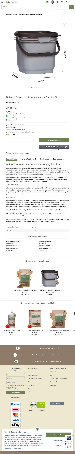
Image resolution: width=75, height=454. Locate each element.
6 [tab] (40, 87)
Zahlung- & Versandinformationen (58, 378)
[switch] (69, 447)
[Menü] (72, 436)
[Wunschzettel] (62, 2)
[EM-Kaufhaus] (11, 2)
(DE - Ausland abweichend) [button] (24, 118)
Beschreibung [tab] (11, 159)
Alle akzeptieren (59, 435)
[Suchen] (71, 7)
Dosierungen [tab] (45, 159)
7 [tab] (42, 87)
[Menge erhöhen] (34, 140)
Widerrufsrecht (53, 382)
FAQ (29, 392)
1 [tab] (31, 87)
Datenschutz (53, 372)
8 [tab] (43, 87)
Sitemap (30, 395)
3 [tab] (34, 87)
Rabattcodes (31, 382)
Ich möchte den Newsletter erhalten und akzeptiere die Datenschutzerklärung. (16, 387)
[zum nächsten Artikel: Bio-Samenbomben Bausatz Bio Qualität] (67, 14)
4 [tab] (36, 87)
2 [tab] (32, 87)
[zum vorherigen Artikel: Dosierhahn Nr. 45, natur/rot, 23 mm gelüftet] (63, 14)
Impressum (53, 385)
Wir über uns (31, 385)
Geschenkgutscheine (33, 375)
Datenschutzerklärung (15, 397)
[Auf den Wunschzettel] (65, 25)
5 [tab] (38, 87)
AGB (51, 375)
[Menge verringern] (8, 140)
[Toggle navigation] (2, 1)
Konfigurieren (58, 440)
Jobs (29, 388)
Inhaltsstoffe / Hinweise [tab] (28, 159)
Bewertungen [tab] (58, 159)
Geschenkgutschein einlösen (35, 378)
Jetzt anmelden (16, 392)
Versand (18, 114)
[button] (57, 2)
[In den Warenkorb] (7, 20)
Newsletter (30, 372)
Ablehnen (59, 445)
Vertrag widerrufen (57, 403)
